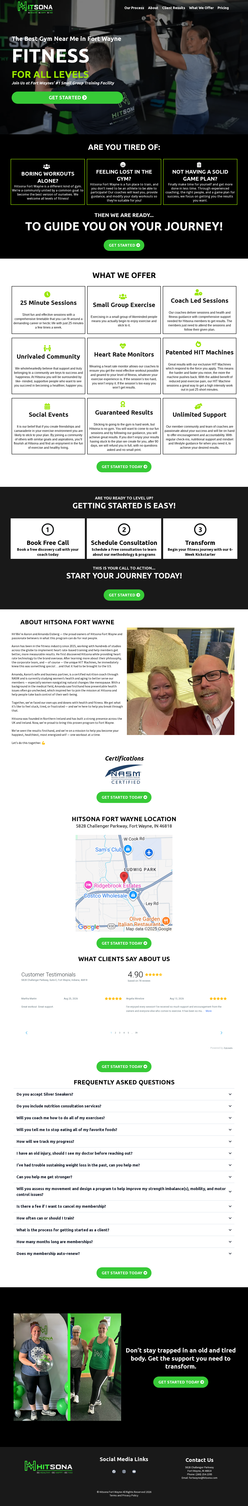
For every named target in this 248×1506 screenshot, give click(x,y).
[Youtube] (134, 1472)
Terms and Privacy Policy (124, 1495)
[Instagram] (124, 1472)
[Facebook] (114, 1472)
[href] (124, 883)
